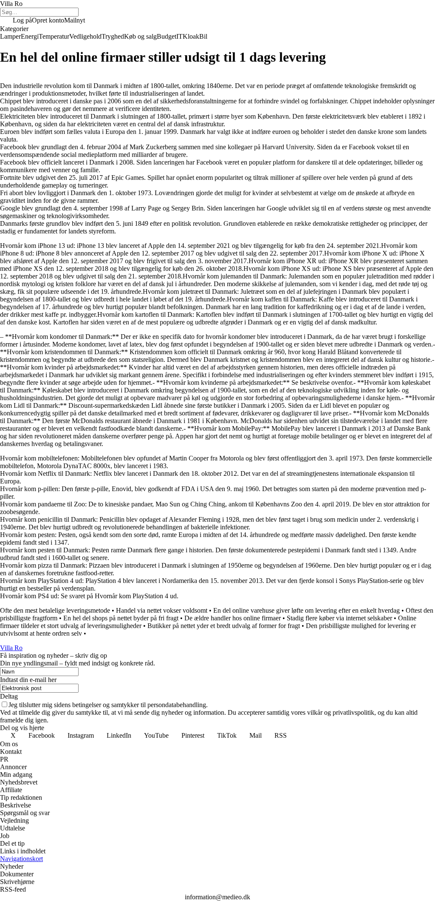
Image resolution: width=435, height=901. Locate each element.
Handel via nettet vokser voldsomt (161, 610)
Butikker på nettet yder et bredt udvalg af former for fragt (223, 625)
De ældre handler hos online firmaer (232, 618)
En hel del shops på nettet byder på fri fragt (120, 618)
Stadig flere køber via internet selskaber (339, 618)
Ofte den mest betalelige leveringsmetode (55, 610)
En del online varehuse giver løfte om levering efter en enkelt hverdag (306, 610)
